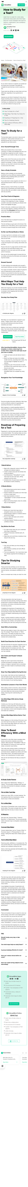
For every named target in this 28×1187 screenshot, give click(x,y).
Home (2, 60)
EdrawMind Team (11, 26)
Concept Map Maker (7, 827)
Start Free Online (19, 336)
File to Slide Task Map (8, 792)
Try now (21, 5)
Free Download (8, 36)
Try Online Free (15, 1041)
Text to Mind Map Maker (9, 840)
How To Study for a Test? (11, 111)
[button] (23, 1053)
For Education (8, 60)
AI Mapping (4, 814)
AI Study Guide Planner (8, 779)
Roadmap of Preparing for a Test (13, 118)
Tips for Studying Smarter (11, 120)
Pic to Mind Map (6, 803)
